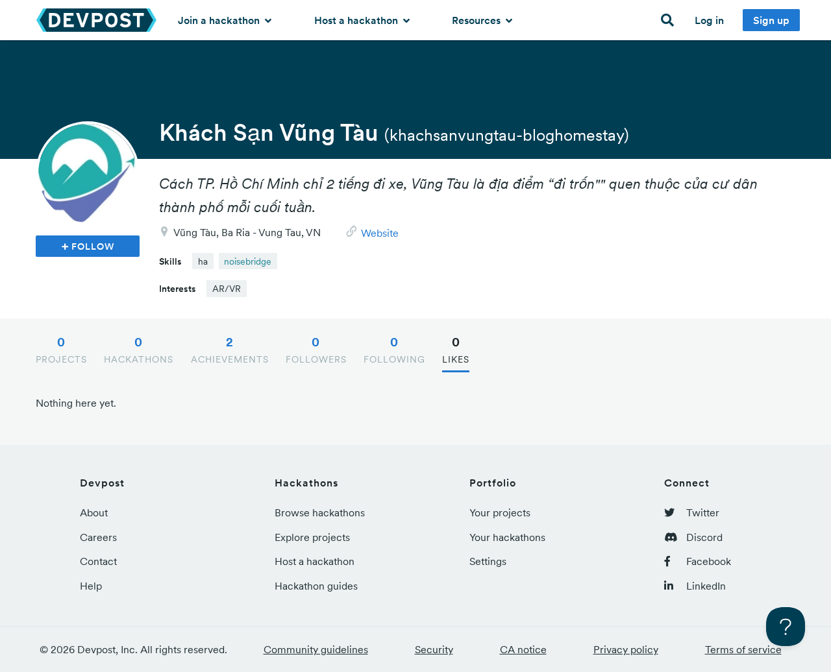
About (94, 512)
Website (380, 232)
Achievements (230, 349)
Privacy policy (625, 649)
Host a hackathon (357, 20)
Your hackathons (507, 537)
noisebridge (247, 261)
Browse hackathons (320, 512)
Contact (98, 561)
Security (434, 649)
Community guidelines (316, 649)
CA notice (523, 649)
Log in (709, 20)
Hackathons (138, 349)
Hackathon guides (316, 585)
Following (394, 349)
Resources (477, 20)
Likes (455, 349)
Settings (487, 561)
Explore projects (312, 537)
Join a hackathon (220, 20)
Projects (61, 349)
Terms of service (743, 649)
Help (91, 585)
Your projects (499, 512)
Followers (316, 349)
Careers (98, 537)
